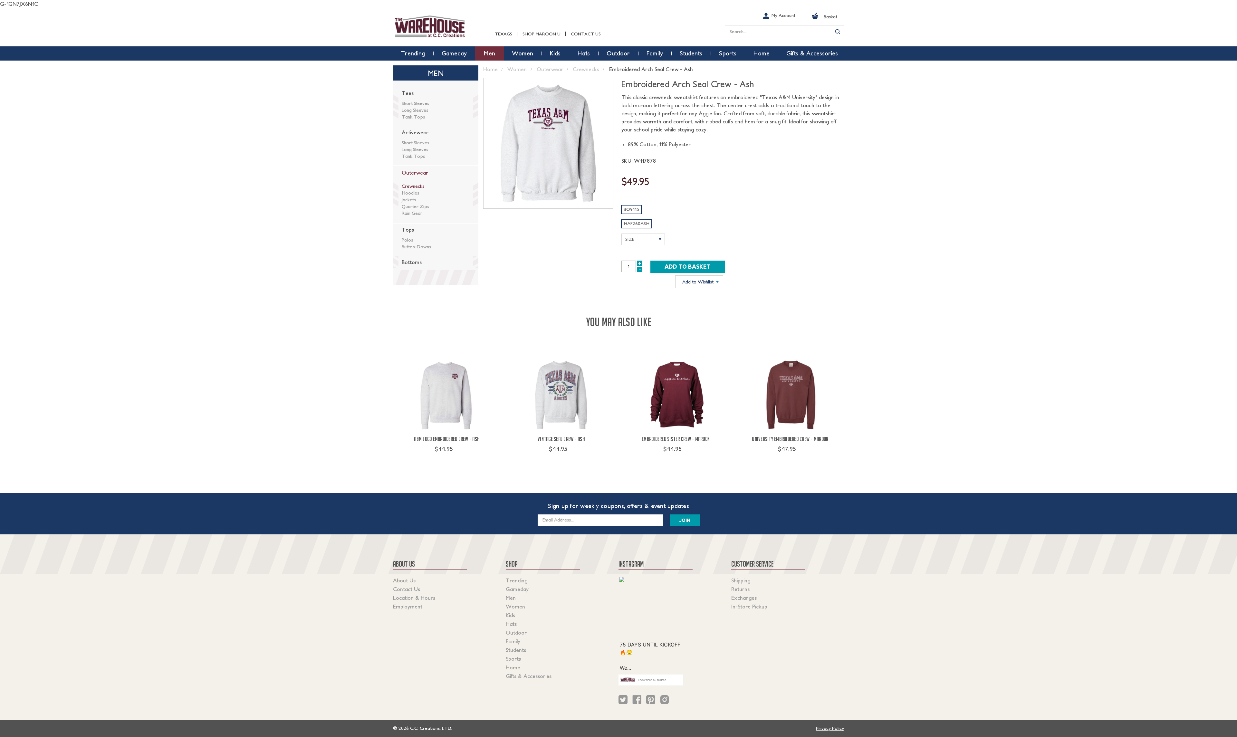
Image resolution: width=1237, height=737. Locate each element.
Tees (408, 93)
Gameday (517, 589)
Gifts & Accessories (528, 676)
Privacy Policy (830, 728)
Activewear (415, 132)
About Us (404, 580)
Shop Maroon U (542, 34)
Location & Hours (414, 598)
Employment (407, 606)
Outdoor (516, 633)
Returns (740, 589)
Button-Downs (416, 246)
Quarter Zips (415, 206)
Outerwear (415, 173)
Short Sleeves (415, 103)
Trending (516, 580)
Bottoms (412, 262)
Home (513, 667)
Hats (511, 624)
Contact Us (586, 34)
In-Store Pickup (749, 606)
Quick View (447, 461)
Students (516, 650)
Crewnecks (413, 186)
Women (515, 606)
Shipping (740, 580)
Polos (407, 240)
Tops (408, 230)
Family (513, 641)
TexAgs (503, 34)
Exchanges (744, 598)
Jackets (409, 199)
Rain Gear (412, 213)
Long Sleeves (415, 110)
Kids (510, 615)
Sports (513, 659)
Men (511, 598)
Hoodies (410, 193)
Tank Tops (413, 117)
